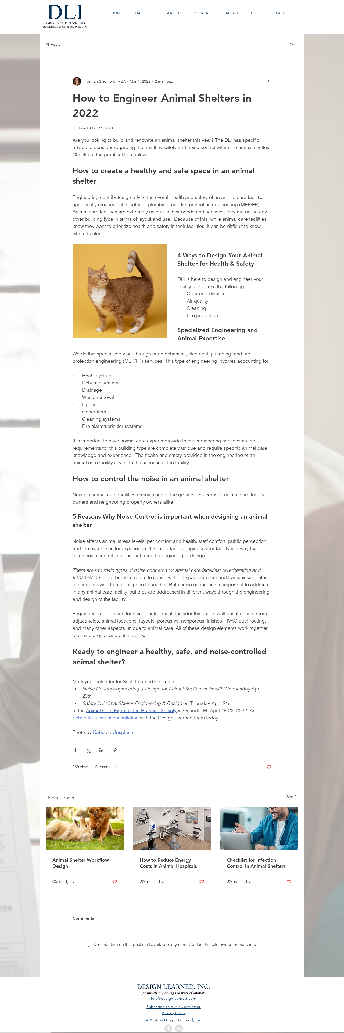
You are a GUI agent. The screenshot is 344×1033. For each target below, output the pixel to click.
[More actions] (268, 81)
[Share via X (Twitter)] (88, 750)
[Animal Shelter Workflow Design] (85, 828)
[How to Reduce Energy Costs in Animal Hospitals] (172, 828)
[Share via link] (114, 750)
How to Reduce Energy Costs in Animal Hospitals (168, 863)
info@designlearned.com (173, 998)
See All (292, 796)
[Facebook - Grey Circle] (168, 1028)
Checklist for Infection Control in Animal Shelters (256, 863)
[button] (291, 44)
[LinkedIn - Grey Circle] (179, 1028)
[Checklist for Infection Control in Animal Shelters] (259, 828)
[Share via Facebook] (75, 750)
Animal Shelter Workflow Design (80, 863)
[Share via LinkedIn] (101, 750)
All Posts (53, 44)
